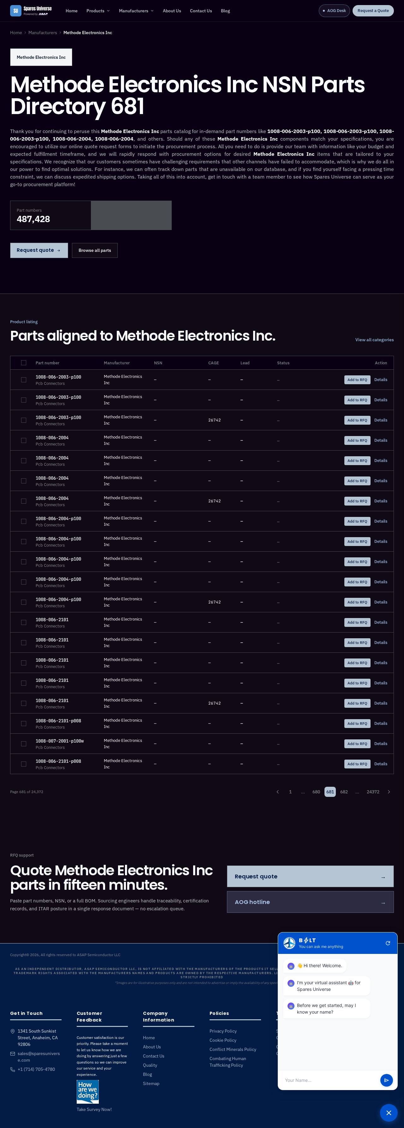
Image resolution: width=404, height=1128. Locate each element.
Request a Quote (373, 10)
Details (380, 379)
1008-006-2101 (52, 619)
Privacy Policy (223, 1031)
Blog (225, 11)
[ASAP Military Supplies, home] (31, 10)
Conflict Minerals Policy (233, 1049)
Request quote (35, 250)
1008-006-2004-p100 (58, 518)
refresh (388, 943)
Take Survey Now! (94, 1109)
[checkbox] (23, 362)
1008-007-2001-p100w (60, 741)
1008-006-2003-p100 (58, 377)
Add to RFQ (357, 379)
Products (95, 11)
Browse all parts (95, 250)
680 (316, 792)
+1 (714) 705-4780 (36, 1069)
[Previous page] (278, 792)
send (386, 1080)
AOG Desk (336, 10)
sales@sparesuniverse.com (39, 1057)
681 (330, 792)
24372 (373, 792)
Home (72, 11)
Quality (150, 1065)
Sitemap (151, 1083)
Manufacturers (133, 11)
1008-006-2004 (52, 437)
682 (344, 792)
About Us (172, 11)
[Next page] (389, 792)
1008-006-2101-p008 (58, 721)
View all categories (374, 340)
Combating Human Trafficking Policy (228, 1062)
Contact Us (201, 11)
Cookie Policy (223, 1040)
